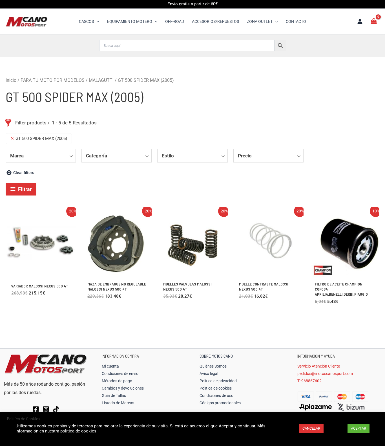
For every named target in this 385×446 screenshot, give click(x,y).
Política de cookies (216, 388)
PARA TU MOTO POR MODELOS (53, 80)
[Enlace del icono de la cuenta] (359, 21)
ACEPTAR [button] (358, 428)
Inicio (11, 80)
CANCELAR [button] (311, 428)
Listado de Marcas (118, 403)
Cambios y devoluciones (123, 388)
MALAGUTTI (101, 80)
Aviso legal (209, 373)
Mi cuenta (110, 366)
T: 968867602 (309, 381)
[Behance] (56, 409)
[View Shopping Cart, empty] (373, 21)
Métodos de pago (117, 381)
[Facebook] (35, 409)
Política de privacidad (218, 381)
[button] (96, 21)
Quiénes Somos (213, 366)
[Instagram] (46, 409)
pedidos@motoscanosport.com (325, 373)
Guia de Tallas (114, 395)
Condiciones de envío (120, 373)
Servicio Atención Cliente (318, 366)
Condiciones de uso (216, 395)
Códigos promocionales (220, 403)
